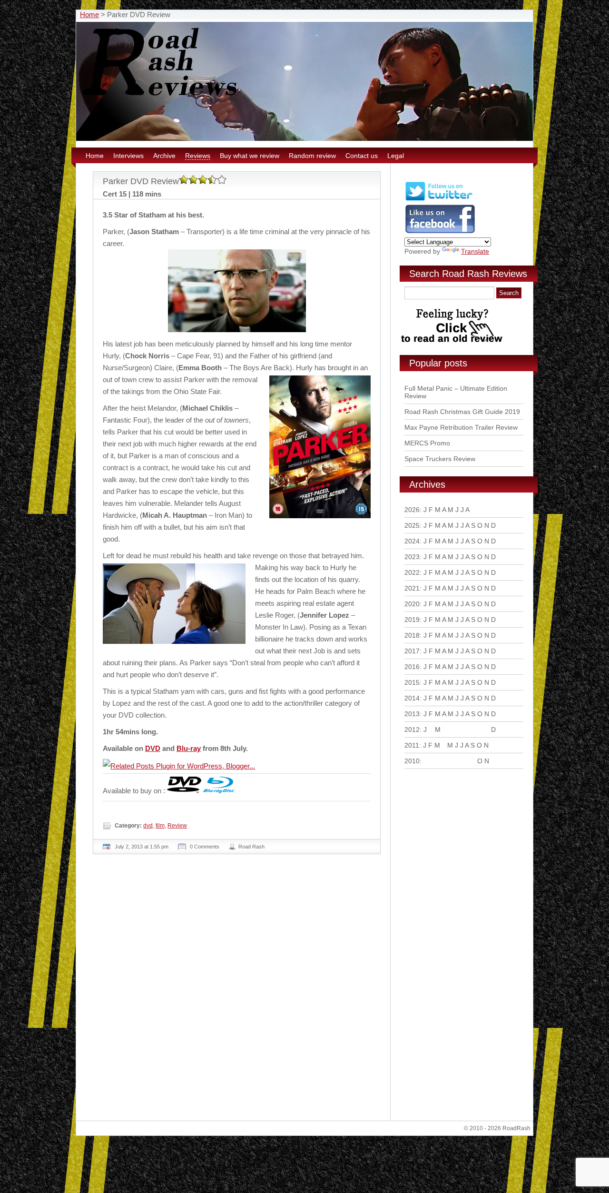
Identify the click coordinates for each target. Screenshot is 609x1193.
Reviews (197, 155)
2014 (412, 698)
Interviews (128, 155)
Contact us (361, 155)
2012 (412, 729)
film (160, 825)
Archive (164, 155)
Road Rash (251, 846)
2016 (412, 666)
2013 (412, 714)
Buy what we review (249, 155)
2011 (411, 745)
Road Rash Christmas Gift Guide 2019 (462, 411)
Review (177, 825)
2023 (412, 557)
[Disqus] (238, 991)
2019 (412, 619)
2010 (412, 761)
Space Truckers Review (439, 459)
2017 (412, 651)
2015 (412, 682)
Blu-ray (189, 748)
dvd (148, 825)
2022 (412, 572)
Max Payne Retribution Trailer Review (461, 427)
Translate (475, 251)
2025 (412, 525)
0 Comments (204, 846)
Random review (312, 155)
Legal (395, 155)
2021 (412, 588)
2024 (412, 541)
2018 (412, 635)
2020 (412, 604)
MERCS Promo (427, 443)
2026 (412, 509)
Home (89, 14)
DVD (152, 748)
